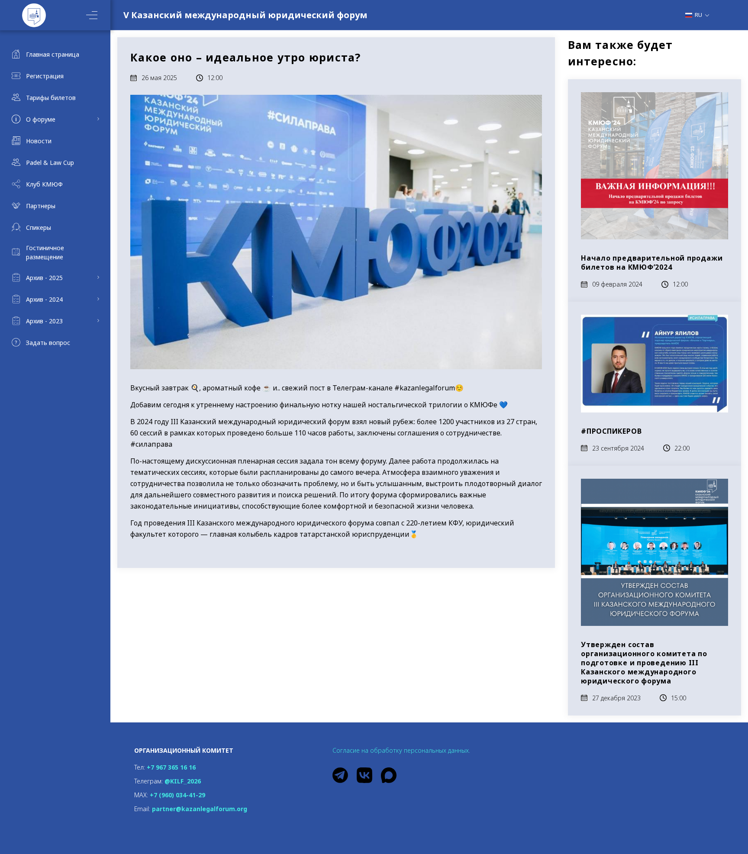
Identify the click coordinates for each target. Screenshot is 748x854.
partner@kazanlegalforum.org (199, 809)
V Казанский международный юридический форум (245, 15)
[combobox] (700, 14)
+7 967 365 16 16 (171, 767)
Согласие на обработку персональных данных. (401, 750)
